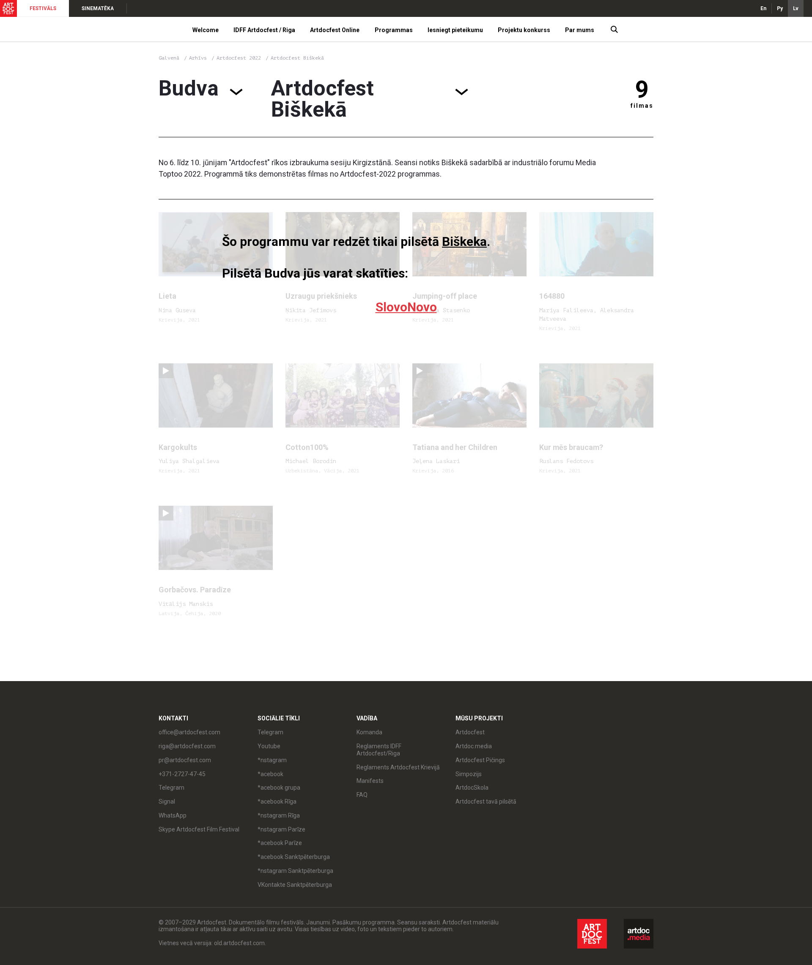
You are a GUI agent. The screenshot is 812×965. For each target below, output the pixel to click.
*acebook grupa (279, 787)
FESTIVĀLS (43, 8)
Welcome (205, 30)
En (763, 8)
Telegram (270, 732)
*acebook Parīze (280, 843)
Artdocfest (470, 732)
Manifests (370, 780)
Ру (780, 8)
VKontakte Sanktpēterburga (295, 884)
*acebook (270, 774)
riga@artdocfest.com (187, 746)
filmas (642, 105)
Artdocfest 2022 (240, 58)
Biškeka (464, 241)
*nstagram (272, 760)
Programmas (394, 30)
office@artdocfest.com (189, 732)
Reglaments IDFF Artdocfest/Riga (379, 750)
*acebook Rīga (277, 801)
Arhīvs (198, 58)
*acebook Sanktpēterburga (294, 856)
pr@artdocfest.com (185, 760)
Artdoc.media (473, 746)
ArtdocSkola (471, 787)
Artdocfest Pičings (480, 760)
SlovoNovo (406, 307)
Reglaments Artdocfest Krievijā (398, 767)
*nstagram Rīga (279, 815)
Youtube (269, 746)
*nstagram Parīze (281, 829)
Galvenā (169, 58)
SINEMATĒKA (98, 8)
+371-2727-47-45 (182, 774)
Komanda (369, 732)
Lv (795, 8)
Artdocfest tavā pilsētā (485, 801)
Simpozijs (468, 774)
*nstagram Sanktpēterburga (295, 870)
